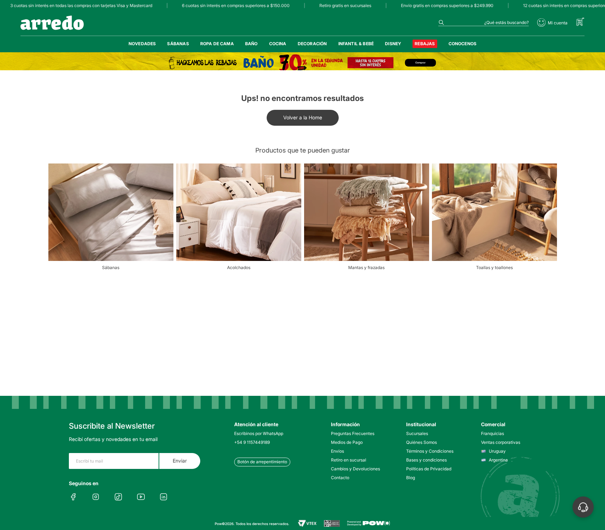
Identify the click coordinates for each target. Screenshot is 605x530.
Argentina (498, 460)
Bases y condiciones (426, 460)
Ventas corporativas (500, 442)
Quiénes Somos (421, 442)
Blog (410, 477)
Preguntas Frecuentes (352, 433)
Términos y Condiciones (429, 451)
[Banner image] (302, 62)
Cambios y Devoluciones (355, 468)
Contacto (340, 477)
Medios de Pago (347, 442)
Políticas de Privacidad (428, 468)
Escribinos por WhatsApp (258, 433)
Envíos (337, 451)
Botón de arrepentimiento (262, 461)
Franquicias (492, 433)
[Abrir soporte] (583, 507)
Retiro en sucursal (348, 460)
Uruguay (497, 451)
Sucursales (417, 433)
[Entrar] (552, 22)
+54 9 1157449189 (252, 442)
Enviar (180, 461)
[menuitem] (142, 44)
